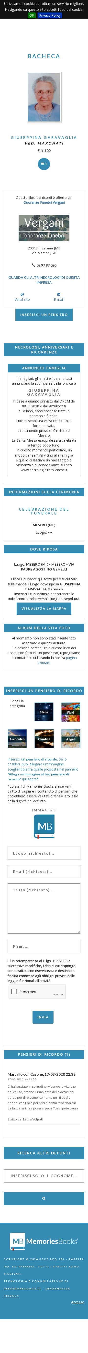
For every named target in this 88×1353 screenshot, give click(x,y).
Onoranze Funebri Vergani (44, 202)
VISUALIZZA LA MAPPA (44, 609)
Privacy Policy (50, 15)
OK (31, 15)
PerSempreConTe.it (23, 1288)
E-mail (59, 299)
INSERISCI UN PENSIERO (44, 315)
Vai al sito (22, 299)
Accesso (77, 1302)
